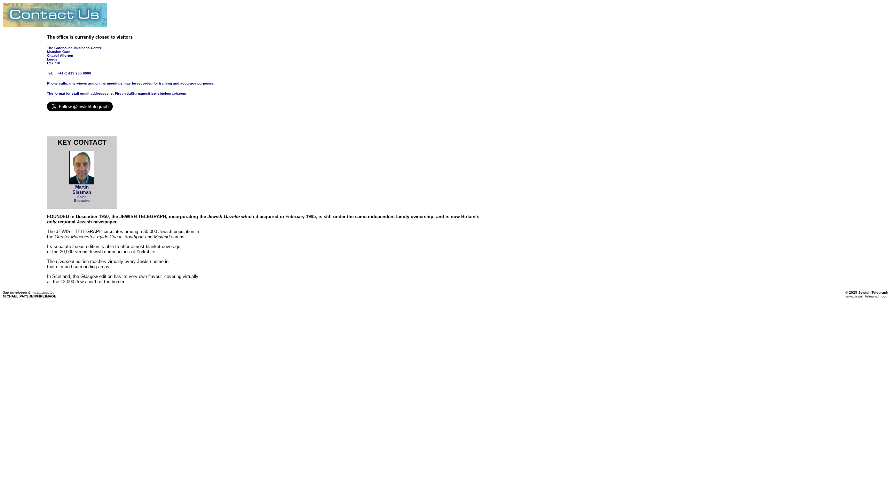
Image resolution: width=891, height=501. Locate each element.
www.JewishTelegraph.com (867, 296)
